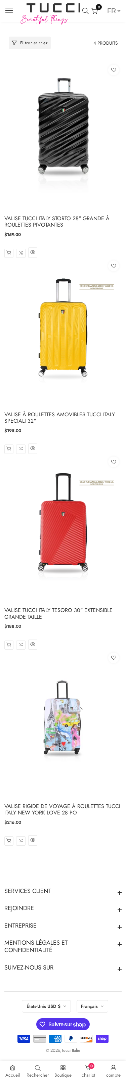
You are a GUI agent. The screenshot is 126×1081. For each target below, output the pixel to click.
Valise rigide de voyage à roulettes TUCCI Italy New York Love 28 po (62, 809)
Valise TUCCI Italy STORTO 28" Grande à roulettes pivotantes (57, 221)
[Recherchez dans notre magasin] (86, 11)
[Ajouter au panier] (8, 840)
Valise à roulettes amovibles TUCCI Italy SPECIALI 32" (59, 417)
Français (90, 1006)
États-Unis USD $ (44, 1006)
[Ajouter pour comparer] (20, 253)
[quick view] (8, 253)
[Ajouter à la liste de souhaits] (113, 70)
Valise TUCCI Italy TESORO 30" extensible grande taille (58, 613)
